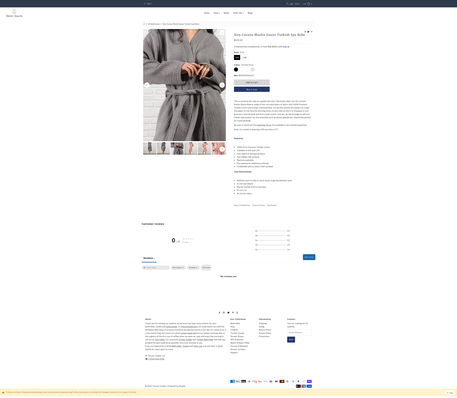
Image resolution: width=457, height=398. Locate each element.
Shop (216, 13)
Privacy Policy (265, 333)
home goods (171, 326)
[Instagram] (224, 312)
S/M (237, 57)
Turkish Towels (185, 339)
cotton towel (186, 333)
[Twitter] (228, 312)
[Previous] (147, 85)
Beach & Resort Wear (240, 342)
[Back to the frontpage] (144, 24)
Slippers (234, 352)
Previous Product (258, 205)
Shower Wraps (236, 336)
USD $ (297, 4)
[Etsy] (237, 312)
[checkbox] (206, 268)
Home (206, 13)
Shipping (263, 323)
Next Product (272, 205)
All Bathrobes (154, 24)
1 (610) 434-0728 (156, 359)
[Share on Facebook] (305, 32)
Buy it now (251, 89)
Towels (185, 346)
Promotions (264, 336)
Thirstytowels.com (189, 326)
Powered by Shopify (177, 386)
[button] (272, 231)
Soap (232, 326)
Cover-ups (197, 346)
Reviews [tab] (149, 258)
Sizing (261, 326)
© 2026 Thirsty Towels (155, 386)
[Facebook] (219, 312)
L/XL (245, 57)
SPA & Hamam (236, 339)
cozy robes (160, 339)
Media (226, 13)
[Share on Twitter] (308, 32)
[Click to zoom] (222, 32)
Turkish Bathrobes (204, 339)
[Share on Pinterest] (311, 32)
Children (234, 330)
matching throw (264, 125)
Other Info (238, 13)
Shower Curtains (237, 349)
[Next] (222, 85)
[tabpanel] (228, 283)
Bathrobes (176, 346)
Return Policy (265, 330)
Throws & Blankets (239, 346)
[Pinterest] (233, 312)
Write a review (309, 257)
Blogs (250, 13)
